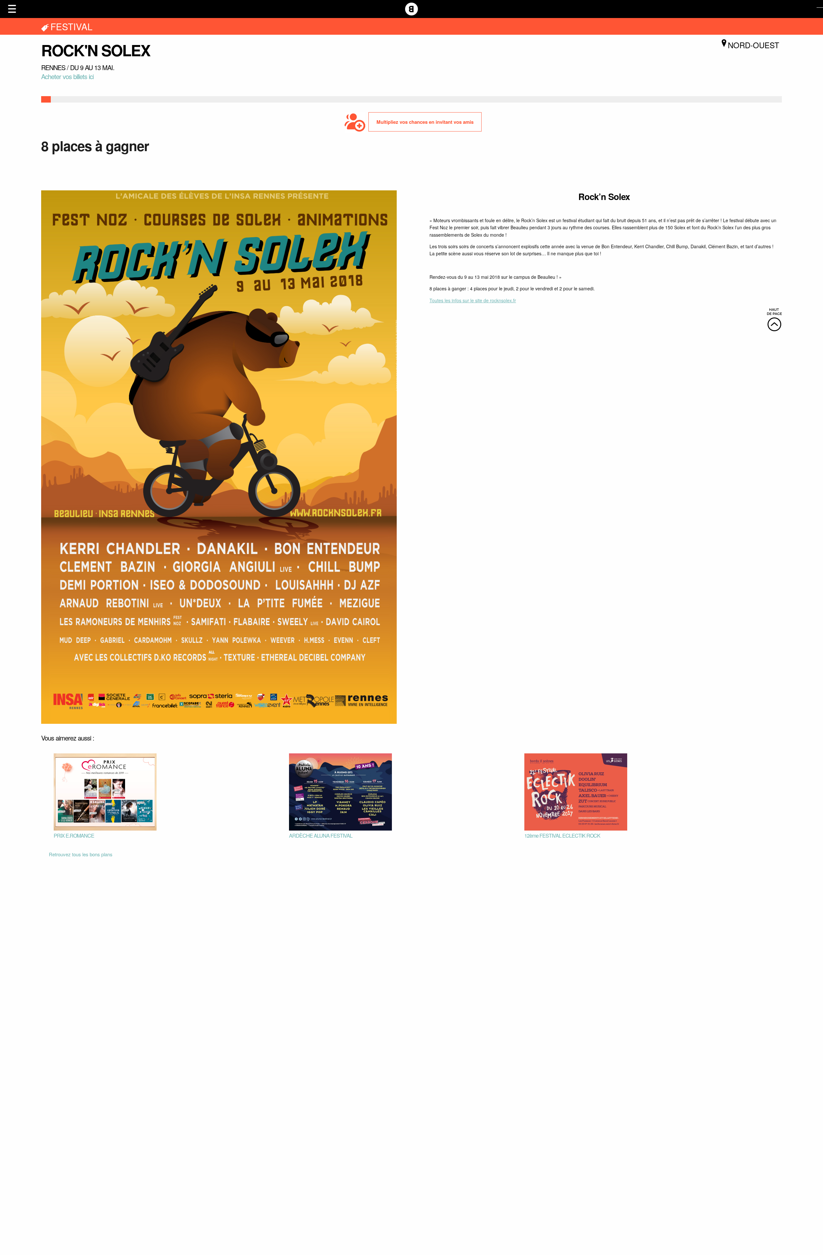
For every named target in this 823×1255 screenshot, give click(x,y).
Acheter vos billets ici (67, 76)
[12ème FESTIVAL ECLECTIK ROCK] (575, 791)
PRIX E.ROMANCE (74, 835)
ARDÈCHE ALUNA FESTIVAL (320, 835)
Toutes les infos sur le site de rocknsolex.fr (473, 300)
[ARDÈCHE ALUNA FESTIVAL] (340, 791)
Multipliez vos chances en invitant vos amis (425, 121)
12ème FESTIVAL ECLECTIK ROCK (562, 835)
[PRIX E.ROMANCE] (105, 791)
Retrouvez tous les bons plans (81, 854)
